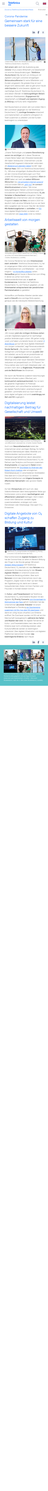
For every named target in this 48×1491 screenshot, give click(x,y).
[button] (34, 32)
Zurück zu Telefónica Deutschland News (19, 10)
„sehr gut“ (28, 184)
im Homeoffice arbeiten (22, 271)
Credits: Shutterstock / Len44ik (15, 257)
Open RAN (23, 214)
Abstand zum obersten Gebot (19, 166)
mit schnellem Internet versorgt (30, 182)
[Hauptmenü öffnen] (3, 3)
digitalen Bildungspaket (14, 565)
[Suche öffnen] (37, 3)
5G (40, 208)
